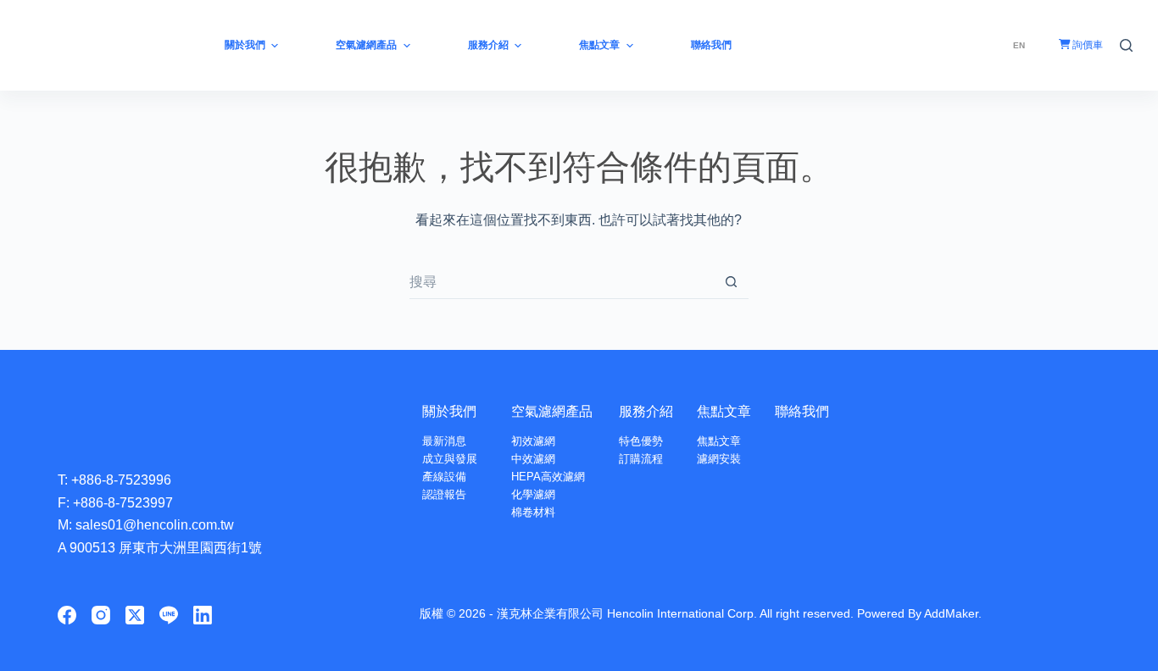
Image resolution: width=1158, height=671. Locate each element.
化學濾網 (533, 494)
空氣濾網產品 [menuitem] (366, 45)
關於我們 (449, 411)
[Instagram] (101, 615)
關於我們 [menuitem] (245, 45)
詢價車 (1086, 45)
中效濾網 (533, 458)
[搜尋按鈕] (732, 282)
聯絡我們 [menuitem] (711, 45)
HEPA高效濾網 (548, 476)
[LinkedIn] (202, 615)
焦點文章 (724, 411)
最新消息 (444, 441)
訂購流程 (641, 458)
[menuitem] (1019, 45)
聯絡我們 (802, 411)
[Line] (168, 615)
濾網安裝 (719, 458)
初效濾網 (533, 441)
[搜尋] (1126, 45)
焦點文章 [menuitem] (599, 45)
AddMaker (951, 613)
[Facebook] (67, 615)
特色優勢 (641, 441)
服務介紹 (646, 411)
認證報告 (444, 494)
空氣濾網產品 (552, 411)
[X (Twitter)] (134, 615)
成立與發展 (449, 458)
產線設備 (444, 476)
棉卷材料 (533, 512)
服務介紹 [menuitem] (488, 45)
